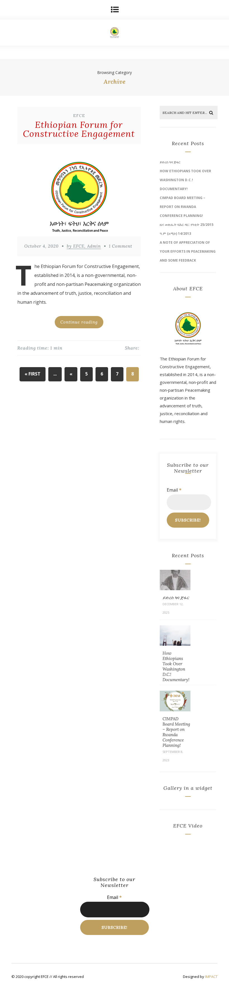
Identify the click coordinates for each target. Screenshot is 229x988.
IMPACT (211, 976)
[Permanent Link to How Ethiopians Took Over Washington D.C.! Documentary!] (175, 644)
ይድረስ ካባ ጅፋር (170, 162)
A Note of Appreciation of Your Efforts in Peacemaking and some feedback (188, 251)
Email (174, 490)
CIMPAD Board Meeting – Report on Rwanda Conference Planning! (182, 206)
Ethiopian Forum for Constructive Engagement (79, 129)
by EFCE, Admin (84, 246)
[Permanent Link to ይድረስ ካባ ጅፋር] (175, 588)
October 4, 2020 (41, 246)
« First (32, 374)
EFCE (79, 115)
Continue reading (79, 322)
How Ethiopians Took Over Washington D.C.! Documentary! (185, 180)
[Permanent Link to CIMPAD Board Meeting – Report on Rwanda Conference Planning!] (175, 710)
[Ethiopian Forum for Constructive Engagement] (79, 191)
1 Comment (120, 246)
